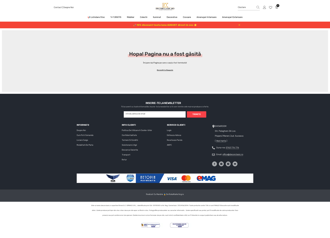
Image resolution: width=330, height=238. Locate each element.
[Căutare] (249, 7)
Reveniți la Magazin (165, 70)
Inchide (239, 25)
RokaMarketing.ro (176, 194)
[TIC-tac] (228, 163)
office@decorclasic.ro (232, 154)
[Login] (264, 7)
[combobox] (246, 7)
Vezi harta (221, 141)
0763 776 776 (232, 147)
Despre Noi (68, 7)
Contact (58, 7)
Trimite (196, 114)
